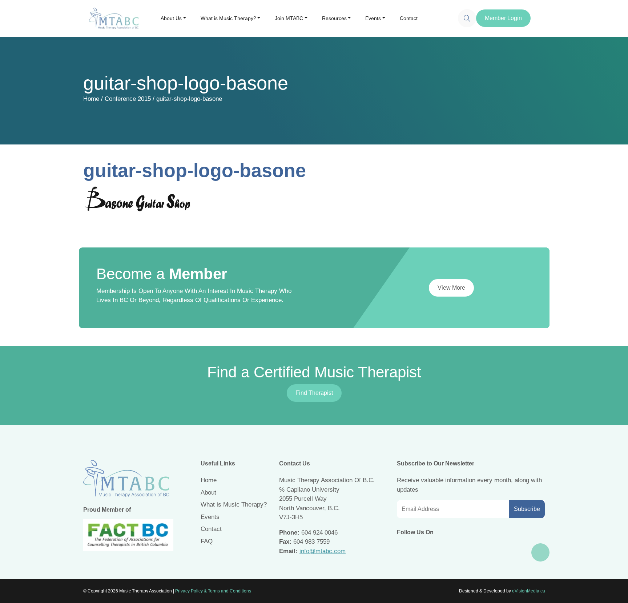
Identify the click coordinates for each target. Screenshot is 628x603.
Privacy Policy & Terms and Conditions (213, 591)
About (208, 492)
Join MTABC (289, 18)
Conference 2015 (128, 98)
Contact (409, 18)
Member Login (503, 18)
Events (373, 18)
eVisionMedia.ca (528, 591)
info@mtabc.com (322, 551)
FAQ (207, 541)
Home (91, 98)
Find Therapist (314, 393)
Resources (334, 18)
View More (451, 288)
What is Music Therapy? (228, 18)
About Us (171, 18)
